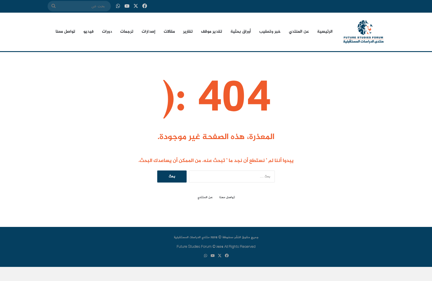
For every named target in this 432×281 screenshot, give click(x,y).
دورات (107, 31)
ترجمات (126, 31)
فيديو (88, 31)
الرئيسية (325, 31)
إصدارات (148, 31)
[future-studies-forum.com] (363, 32)
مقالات (169, 31)
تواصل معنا (65, 31)
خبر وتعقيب (270, 31)
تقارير (188, 31)
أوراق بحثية (240, 31)
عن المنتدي (299, 31)
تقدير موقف (211, 31)
